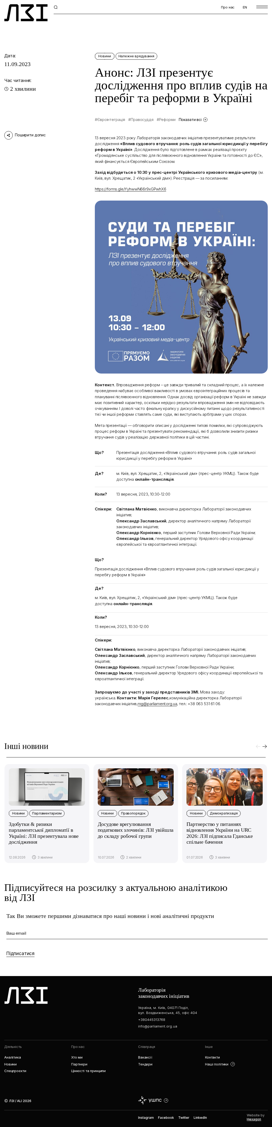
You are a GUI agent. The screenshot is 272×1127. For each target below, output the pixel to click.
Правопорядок (133, 813)
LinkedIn (200, 1118)
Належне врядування (136, 56)
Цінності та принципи (88, 1071)
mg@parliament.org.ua (157, 703)
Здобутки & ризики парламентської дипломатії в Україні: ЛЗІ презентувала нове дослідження (44, 833)
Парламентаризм (47, 813)
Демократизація (223, 813)
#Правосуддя (140, 119)
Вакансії (145, 1057)
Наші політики (216, 1064)
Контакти (212, 1057)
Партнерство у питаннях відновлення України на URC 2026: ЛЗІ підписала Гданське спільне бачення (219, 833)
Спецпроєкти (15, 1071)
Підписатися (20, 953)
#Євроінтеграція (110, 119)
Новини (104, 56)
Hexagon (254, 1119)
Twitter (183, 1118)
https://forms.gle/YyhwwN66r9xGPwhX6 (130, 189)
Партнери (79, 1064)
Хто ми (77, 1057)
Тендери (145, 1064)
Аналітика (12, 1057)
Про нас (228, 7)
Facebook (166, 1118)
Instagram (146, 1118)
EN (245, 7)
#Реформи (166, 119)
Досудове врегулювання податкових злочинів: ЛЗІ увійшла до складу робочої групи (136, 830)
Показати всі (190, 119)
